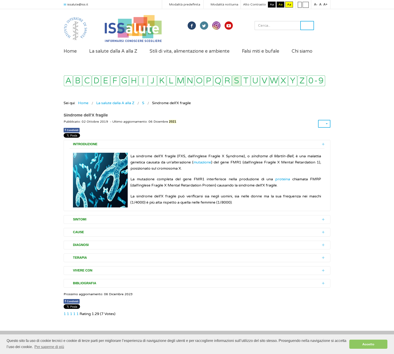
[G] (124, 80)
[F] (115, 80)
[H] (133, 80)
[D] (96, 80)
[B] (77, 80)
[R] (227, 80)
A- (315, 4)
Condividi (71, 130)
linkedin (216, 25)
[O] (199, 80)
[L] (171, 80)
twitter (204, 25)
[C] (87, 80)
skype (228, 25)
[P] (208, 80)
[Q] (218, 80)
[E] (105, 80)
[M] (180, 80)
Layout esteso (306, 5)
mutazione (202, 162)
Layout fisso (300, 5)
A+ (325, 4)
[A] (68, 80)
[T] (246, 80)
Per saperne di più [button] (49, 347)
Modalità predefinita (184, 4)
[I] (143, 80)
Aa (272, 4)
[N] (189, 80)
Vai (307, 25)
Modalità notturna (224, 4)
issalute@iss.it (77, 4)
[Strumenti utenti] (324, 124)
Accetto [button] (368, 344)
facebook (191, 25)
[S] (236, 80)
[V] (264, 80)
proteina (282, 179)
